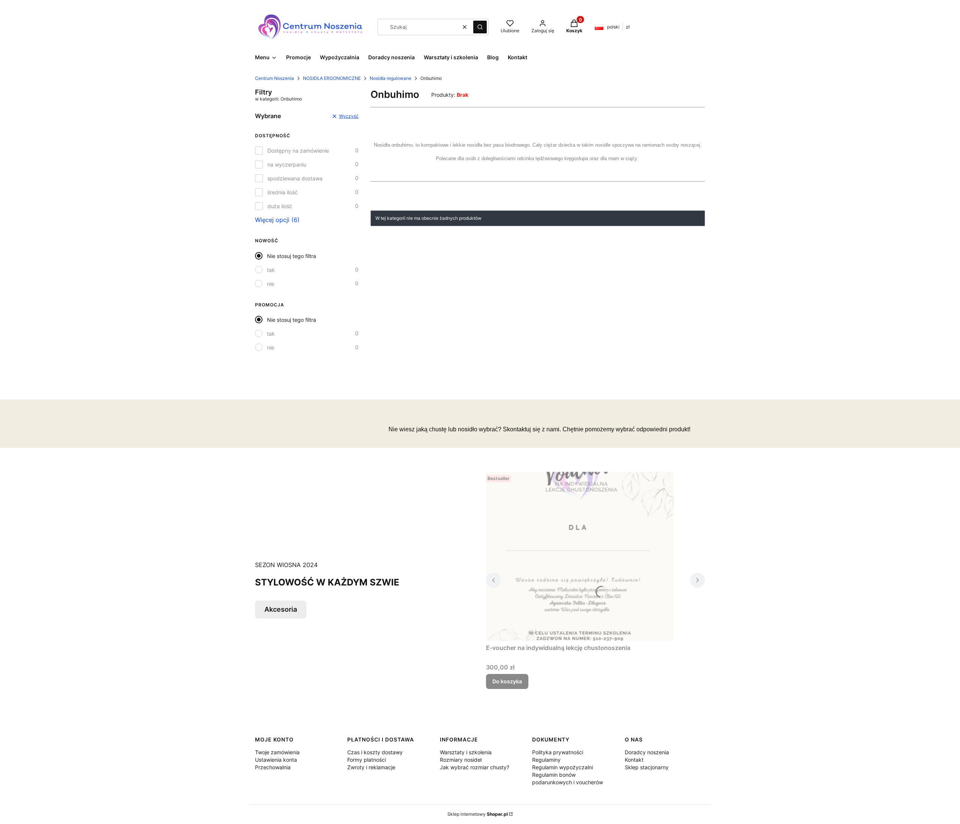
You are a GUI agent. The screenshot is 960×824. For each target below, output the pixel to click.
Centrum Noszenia (274, 78)
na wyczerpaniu (286, 164)
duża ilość (279, 206)
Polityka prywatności (557, 752)
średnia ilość (282, 192)
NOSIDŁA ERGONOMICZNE (332, 78)
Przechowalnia (273, 767)
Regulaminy (546, 759)
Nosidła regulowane (390, 78)
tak (271, 270)
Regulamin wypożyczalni (562, 767)
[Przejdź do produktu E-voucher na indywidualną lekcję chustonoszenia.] (580, 556)
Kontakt (634, 759)
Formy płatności (366, 759)
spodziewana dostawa (294, 178)
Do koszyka (507, 681)
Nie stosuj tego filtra (291, 256)
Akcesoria (280, 609)
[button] (480, 27)
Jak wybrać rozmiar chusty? (474, 767)
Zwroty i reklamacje (371, 767)
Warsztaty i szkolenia (466, 752)
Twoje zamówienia (277, 752)
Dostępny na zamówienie (298, 150)
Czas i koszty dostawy (375, 752)
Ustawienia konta (276, 759)
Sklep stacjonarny (647, 767)
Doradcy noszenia (647, 752)
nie (270, 284)
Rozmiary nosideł (461, 759)
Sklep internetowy (477, 814)
